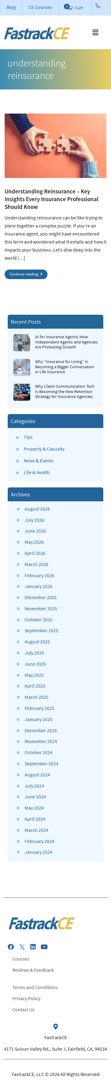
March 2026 (36, 564)
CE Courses (40, 7)
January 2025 (38, 719)
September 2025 (41, 630)
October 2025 (38, 619)
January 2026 (38, 586)
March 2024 (36, 830)
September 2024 (41, 763)
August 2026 (37, 509)
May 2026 (34, 542)
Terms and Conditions (35, 987)
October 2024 (38, 752)
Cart (78, 8)
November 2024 (41, 741)
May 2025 (34, 675)
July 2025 (34, 653)
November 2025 (41, 608)
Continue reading (24, 274)
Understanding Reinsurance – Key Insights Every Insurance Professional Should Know (51, 199)
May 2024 (34, 808)
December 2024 (41, 730)
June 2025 (35, 664)
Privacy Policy (26, 998)
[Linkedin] (33, 947)
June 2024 (35, 796)
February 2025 (39, 708)
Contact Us (23, 1009)
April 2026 (35, 553)
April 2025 (35, 686)
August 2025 (37, 641)
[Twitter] (22, 947)
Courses (20, 959)
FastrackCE (55, 1037)
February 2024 (39, 841)
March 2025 (36, 697)
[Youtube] (44, 947)
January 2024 (38, 852)
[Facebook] (11, 947)
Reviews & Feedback (33, 970)
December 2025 (41, 597)
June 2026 (35, 531)
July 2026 (34, 520)
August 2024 (37, 774)
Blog (11, 7)
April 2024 (35, 819)
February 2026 (39, 575)
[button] (95, 32)
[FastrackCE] (55, 1027)
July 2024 (34, 786)
